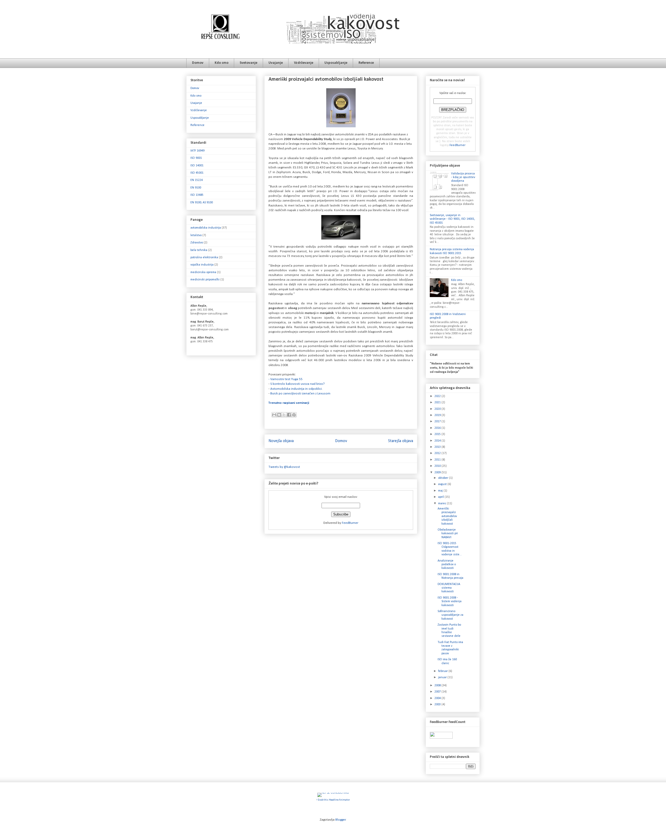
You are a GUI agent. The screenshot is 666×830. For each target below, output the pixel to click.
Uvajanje (275, 63)
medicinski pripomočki (205, 279)
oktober (443, 478)
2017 (437, 421)
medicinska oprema (203, 272)
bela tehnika (198, 250)
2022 (437, 396)
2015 (437, 434)
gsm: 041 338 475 (201, 341)
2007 (437, 691)
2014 (437, 440)
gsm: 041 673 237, (202, 325)
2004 (437, 698)
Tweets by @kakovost (284, 467)
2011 (437, 459)
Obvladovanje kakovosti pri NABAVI (448, 533)
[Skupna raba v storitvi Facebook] (289, 414)
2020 (437, 409)
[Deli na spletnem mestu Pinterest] (294, 414)
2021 (437, 402)
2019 (437, 415)
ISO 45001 (196, 172)
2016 (437, 428)
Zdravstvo (196, 242)
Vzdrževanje (303, 63)
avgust (442, 484)
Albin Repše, (198, 305)
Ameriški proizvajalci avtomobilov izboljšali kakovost (447, 516)
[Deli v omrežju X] (284, 414)
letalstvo (196, 235)
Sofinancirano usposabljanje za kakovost (450, 615)
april (441, 497)
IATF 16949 (197, 150)
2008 (437, 685)
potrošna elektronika (204, 257)
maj (441, 490)
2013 (437, 447)
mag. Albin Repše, (202, 337)
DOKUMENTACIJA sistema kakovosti (449, 588)
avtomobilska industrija (205, 227)
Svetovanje (248, 63)
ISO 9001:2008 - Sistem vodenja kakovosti (450, 601)
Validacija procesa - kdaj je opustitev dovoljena (463, 177)
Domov (197, 63)
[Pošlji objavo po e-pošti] (274, 414)
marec (442, 503)
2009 (437, 472)
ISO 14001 (196, 165)
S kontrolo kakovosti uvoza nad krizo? (297, 384)
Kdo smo (221, 63)
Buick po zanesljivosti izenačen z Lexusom (300, 393)
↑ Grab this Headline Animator (333, 799)
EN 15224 (196, 180)
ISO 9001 (196, 158)
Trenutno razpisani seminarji (288, 403)
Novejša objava (281, 441)
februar (443, 671)
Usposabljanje (335, 63)
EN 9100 (195, 187)
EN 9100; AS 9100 (201, 202)
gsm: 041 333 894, (202, 309)
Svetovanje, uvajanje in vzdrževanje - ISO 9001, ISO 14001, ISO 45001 (452, 219)
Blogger (340, 819)
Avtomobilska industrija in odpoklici (296, 389)
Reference (366, 63)
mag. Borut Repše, (202, 321)
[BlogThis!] (279, 414)
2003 (437, 704)
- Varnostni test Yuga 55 (285, 379)
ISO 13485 (196, 195)
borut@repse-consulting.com (209, 329)
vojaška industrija (202, 264)
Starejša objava (400, 441)
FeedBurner (350, 523)
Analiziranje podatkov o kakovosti (447, 564)
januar (442, 677)
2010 (437, 466)
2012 (437, 453)
